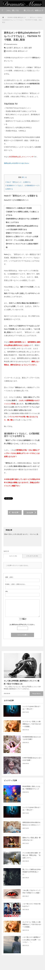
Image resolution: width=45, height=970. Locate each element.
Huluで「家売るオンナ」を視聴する (18, 182)
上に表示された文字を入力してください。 (22, 624)
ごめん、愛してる (12, 10)
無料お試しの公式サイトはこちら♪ (16, 163)
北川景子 (9, 48)
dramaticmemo (11, 44)
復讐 (30, 48)
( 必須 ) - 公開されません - (15, 584)
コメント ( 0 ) (13, 556)
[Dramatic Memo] (22, 3)
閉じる (24, 177)
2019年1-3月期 (12, 17)
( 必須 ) (9, 577)
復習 (26, 48)
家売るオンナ (22, 17)
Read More (36, 694)
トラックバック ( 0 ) (32, 556)
